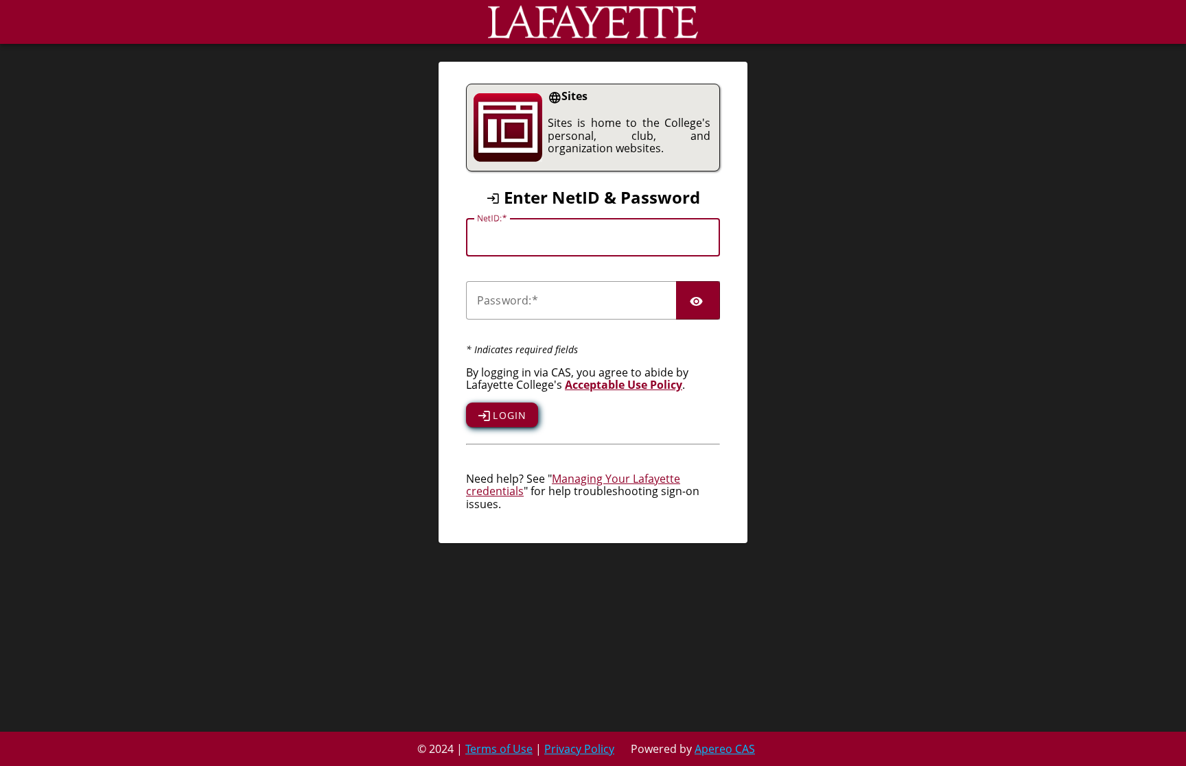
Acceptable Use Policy (623, 384)
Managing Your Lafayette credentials (573, 485)
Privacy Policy (579, 748)
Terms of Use (499, 748)
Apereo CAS (725, 748)
